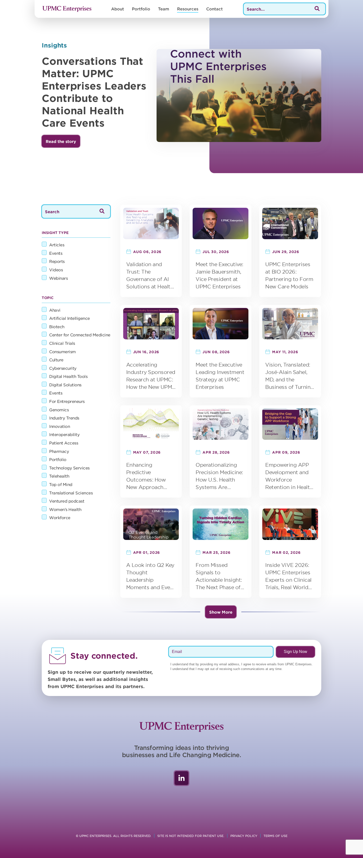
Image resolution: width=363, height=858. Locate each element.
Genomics (59, 409)
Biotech (56, 326)
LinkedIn (181, 778)
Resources (187, 8)
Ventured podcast (66, 500)
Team (163, 8)
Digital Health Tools (68, 376)
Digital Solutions (65, 384)
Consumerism (62, 351)
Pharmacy (59, 451)
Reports (57, 261)
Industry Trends (64, 417)
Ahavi (54, 309)
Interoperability (64, 434)
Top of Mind (60, 484)
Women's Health (65, 509)
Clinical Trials (62, 343)
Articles (56, 244)
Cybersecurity (63, 368)
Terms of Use (275, 836)
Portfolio (141, 8)
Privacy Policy (243, 836)
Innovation (59, 426)
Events (55, 253)
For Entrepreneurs (67, 401)
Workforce (59, 517)
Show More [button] (220, 611)
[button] (61, 141)
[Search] (317, 9)
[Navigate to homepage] (66, 9)
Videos (56, 269)
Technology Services (69, 467)
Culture (56, 359)
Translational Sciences (71, 492)
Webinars (58, 278)
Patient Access (63, 442)
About (117, 8)
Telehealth (59, 475)
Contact (214, 8)
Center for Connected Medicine (79, 334)
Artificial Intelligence (69, 318)
